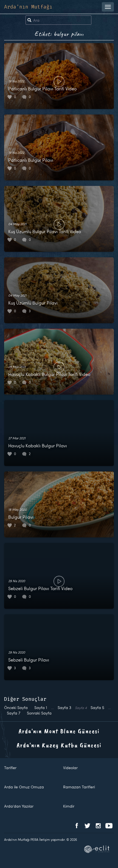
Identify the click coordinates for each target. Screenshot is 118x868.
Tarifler (10, 767)
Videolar (70, 767)
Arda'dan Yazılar (18, 806)
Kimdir (68, 806)
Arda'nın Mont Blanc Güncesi (59, 731)
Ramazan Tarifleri (79, 786)
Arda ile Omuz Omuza (24, 786)
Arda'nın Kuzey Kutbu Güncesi (59, 745)
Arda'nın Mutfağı (28, 7)
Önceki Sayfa (16, 707)
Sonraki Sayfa (39, 713)
